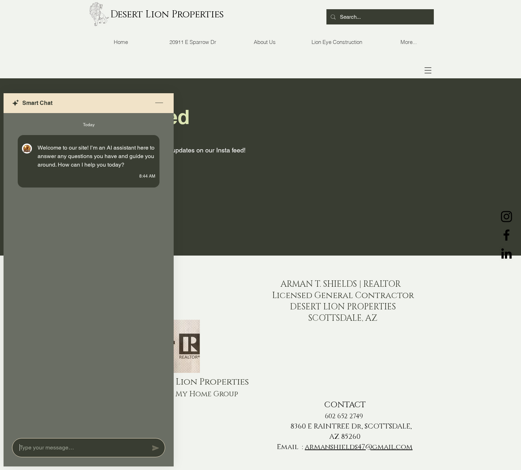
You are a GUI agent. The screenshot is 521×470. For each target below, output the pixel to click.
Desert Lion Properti (162, 14)
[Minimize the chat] (159, 103)
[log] (89, 273)
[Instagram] (506, 216)
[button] (428, 70)
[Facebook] (506, 235)
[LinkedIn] (506, 253)
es (219, 14)
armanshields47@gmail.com (359, 447)
